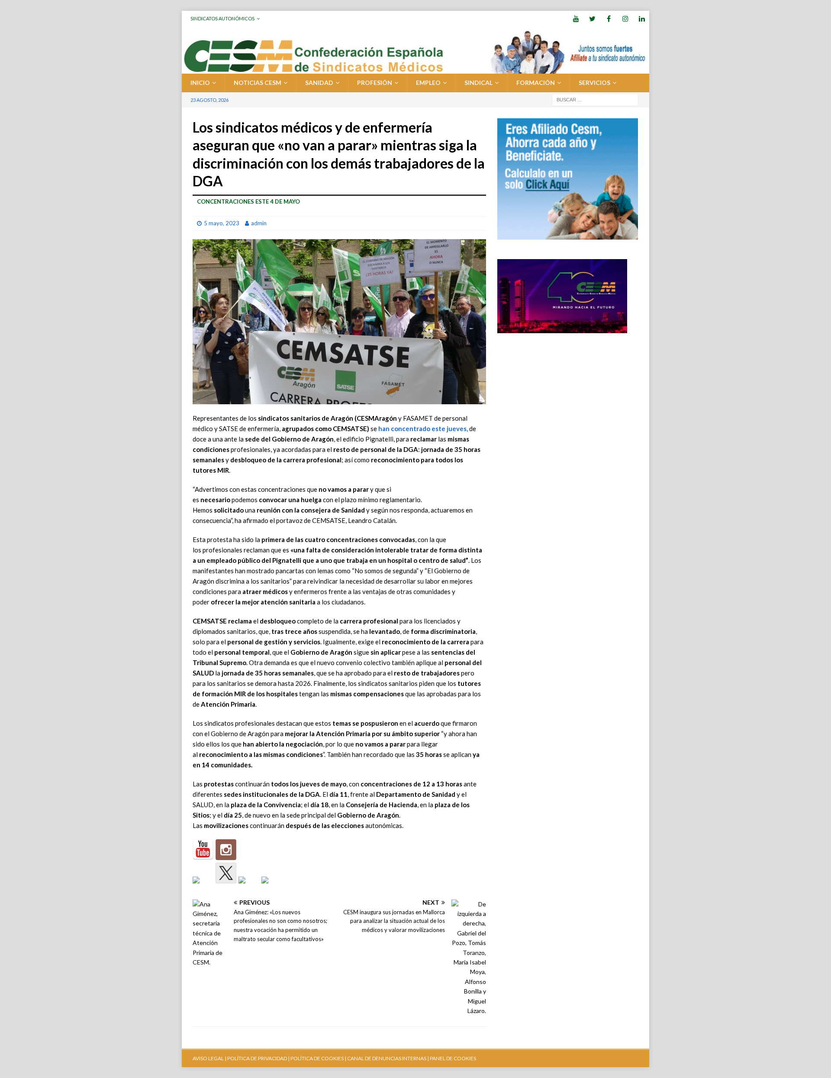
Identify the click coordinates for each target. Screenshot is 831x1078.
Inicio (200, 82)
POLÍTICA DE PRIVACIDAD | (258, 1058)
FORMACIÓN (535, 82)
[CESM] (226, 849)
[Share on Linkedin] (248, 887)
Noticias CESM (257, 82)
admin (259, 223)
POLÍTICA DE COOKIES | (318, 1058)
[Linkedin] (641, 18)
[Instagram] (625, 18)
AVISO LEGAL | (209, 1058)
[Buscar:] (595, 99)
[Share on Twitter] (226, 873)
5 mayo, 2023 (221, 223)
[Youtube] (575, 18)
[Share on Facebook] (203, 887)
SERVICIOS (594, 82)
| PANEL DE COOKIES (451, 1058)
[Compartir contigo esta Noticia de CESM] (271, 887)
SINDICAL (478, 82)
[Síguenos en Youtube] (203, 849)
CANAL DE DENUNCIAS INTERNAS (386, 1058)
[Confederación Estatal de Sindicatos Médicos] (415, 68)
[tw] (592, 18)
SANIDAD (319, 82)
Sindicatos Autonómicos (222, 18)
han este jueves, (422, 428)
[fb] (608, 18)
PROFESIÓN (374, 82)
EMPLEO (428, 82)
